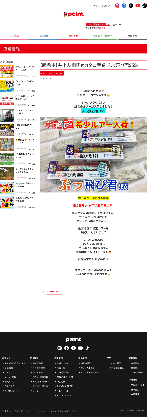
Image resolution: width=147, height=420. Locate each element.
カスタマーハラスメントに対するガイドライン (57, 411)
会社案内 (135, 363)
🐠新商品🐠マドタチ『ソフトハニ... (25, 141)
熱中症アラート (12, 390)
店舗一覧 (61, 367)
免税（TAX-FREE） (65, 386)
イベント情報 (10, 377)
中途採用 (135, 394)
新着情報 (9, 367)
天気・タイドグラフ (41, 381)
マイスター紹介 (64, 390)
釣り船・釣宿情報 (40, 377)
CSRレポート (137, 372)
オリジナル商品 (88, 367)
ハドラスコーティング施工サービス (25, 97)
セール (8, 372)
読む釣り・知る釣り (41, 386)
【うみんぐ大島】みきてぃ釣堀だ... (24, 112)
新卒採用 (135, 389)
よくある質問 (115, 363)
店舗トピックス (63, 363)
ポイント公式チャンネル (15, 363)
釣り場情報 (38, 372)
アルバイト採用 (138, 385)
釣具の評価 (86, 363)
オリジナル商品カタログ (91, 372)
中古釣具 (61, 381)
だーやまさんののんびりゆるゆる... (24, 170)
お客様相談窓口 (116, 367)
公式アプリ (9, 381)
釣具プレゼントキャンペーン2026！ (25, 68)
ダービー (37, 390)
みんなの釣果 (39, 367)
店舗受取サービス (65, 377)
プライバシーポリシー (24, 411)
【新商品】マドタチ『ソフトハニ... (25, 156)
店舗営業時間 (63, 372)
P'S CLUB (9, 386)
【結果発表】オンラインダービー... (25, 126)
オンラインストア (101, 5)
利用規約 (6, 411)
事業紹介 (135, 367)
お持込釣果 (38, 363)
